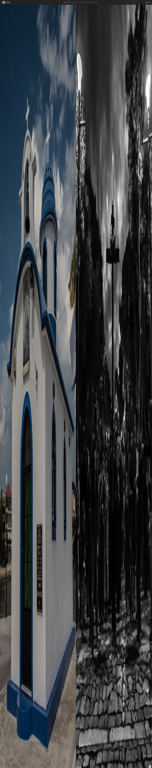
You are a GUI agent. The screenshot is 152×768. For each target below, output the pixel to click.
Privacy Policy (88, 2)
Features (75, 2)
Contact (96, 2)
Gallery (81, 2)
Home (65, 2)
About (69, 2)
